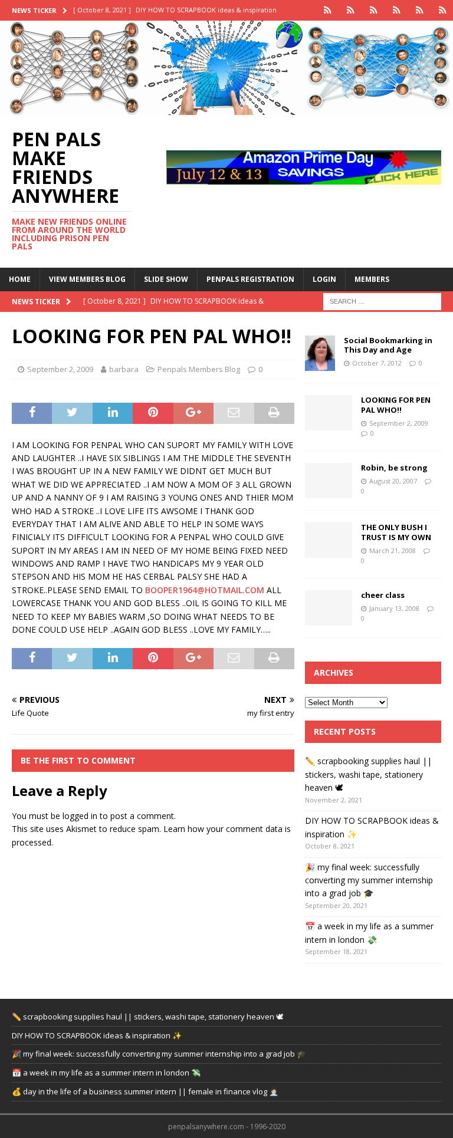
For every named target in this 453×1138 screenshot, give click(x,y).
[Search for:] (382, 300)
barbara (124, 369)
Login (324, 279)
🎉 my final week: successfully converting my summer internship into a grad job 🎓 (369, 880)
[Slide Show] (373, 10)
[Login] (419, 10)
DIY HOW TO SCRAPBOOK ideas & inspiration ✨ (97, 1035)
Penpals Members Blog (198, 369)
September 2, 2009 (60, 369)
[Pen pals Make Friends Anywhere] (226, 108)
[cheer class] (328, 608)
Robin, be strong (394, 467)
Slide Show (166, 279)
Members (371, 279)
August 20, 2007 (393, 480)
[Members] (442, 10)
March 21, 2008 (392, 550)
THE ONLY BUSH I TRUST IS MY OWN (396, 532)
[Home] (327, 10)
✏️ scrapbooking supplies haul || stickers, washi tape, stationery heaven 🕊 (368, 774)
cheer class (383, 595)
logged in (80, 815)
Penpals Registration (250, 279)
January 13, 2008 (394, 608)
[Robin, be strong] (328, 480)
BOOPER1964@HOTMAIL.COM (204, 590)
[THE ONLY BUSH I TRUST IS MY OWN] (328, 540)
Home (20, 279)
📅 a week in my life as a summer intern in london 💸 (106, 1072)
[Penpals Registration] (396, 10)
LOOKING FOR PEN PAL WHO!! (396, 404)
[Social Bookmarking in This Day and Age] (320, 353)
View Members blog (87, 279)
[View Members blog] (350, 10)
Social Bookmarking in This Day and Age (388, 345)
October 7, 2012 (377, 362)
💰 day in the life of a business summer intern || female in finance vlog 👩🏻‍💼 (145, 1091)
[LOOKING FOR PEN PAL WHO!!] (328, 412)
